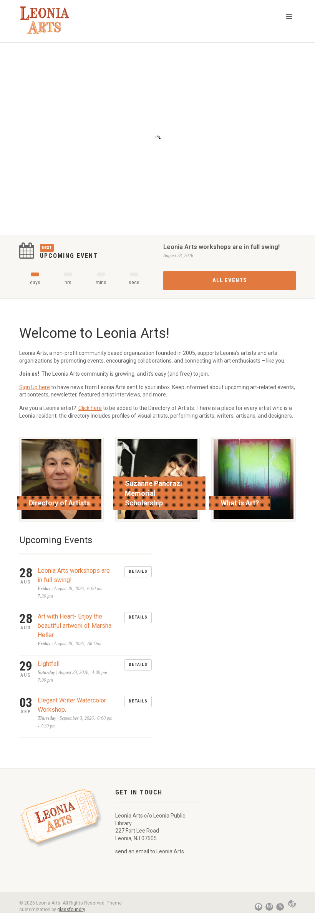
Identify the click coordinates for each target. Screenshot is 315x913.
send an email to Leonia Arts (149, 851)
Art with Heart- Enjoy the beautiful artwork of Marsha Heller (74, 626)
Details (138, 571)
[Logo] (49, 20)
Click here (90, 408)
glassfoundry (71, 909)
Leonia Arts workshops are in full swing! (221, 247)
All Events (229, 280)
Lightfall (49, 663)
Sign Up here (34, 387)
